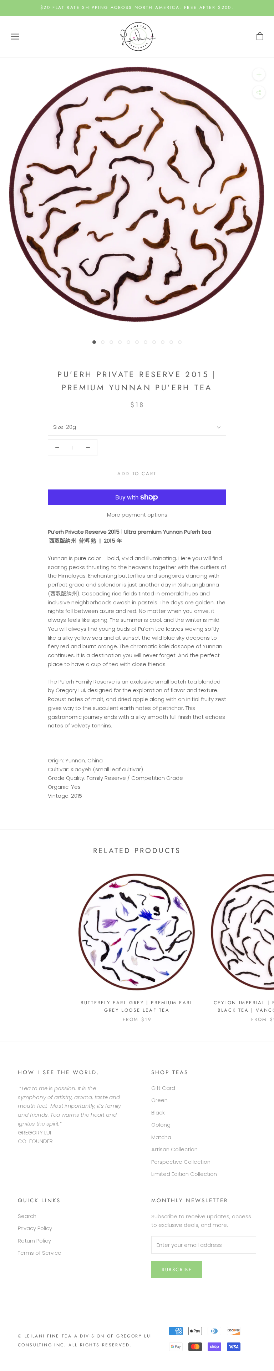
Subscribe (177, 1269)
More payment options (137, 514)
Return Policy (34, 1240)
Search (27, 1216)
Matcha (161, 1137)
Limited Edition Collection (184, 1174)
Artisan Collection (174, 1149)
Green (159, 1100)
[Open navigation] (15, 37)
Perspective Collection (180, 1162)
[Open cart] (260, 36)
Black (158, 1112)
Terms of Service (39, 1252)
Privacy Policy (35, 1228)
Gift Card (163, 1088)
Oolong (161, 1124)
